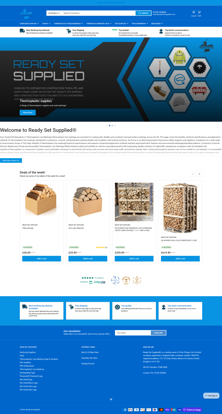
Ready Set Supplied (30, 225)
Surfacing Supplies (28, 24)
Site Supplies (120, 24)
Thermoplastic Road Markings (67, 24)
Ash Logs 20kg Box (76, 228)
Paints (45, 24)
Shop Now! (27, 112)
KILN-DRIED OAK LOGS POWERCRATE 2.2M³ (179, 240)
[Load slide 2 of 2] (112, 125)
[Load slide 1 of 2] (109, 125)
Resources (156, 24)
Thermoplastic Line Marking (32, 369)
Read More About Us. (11, 160)
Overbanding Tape (27, 373)
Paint (22, 356)
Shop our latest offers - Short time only (111, 3)
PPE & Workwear (139, 24)
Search (145, 13)
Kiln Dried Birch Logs (29, 383)
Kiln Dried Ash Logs (28, 386)
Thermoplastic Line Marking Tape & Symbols (39, 359)
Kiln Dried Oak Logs (28, 390)
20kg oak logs (27, 228)
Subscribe (158, 333)
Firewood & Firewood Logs (97, 24)
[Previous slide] (107, 125)
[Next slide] (115, 125)
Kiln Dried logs (26, 379)
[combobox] (107, 13)
